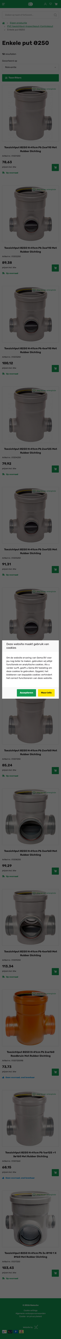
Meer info (46, 693)
